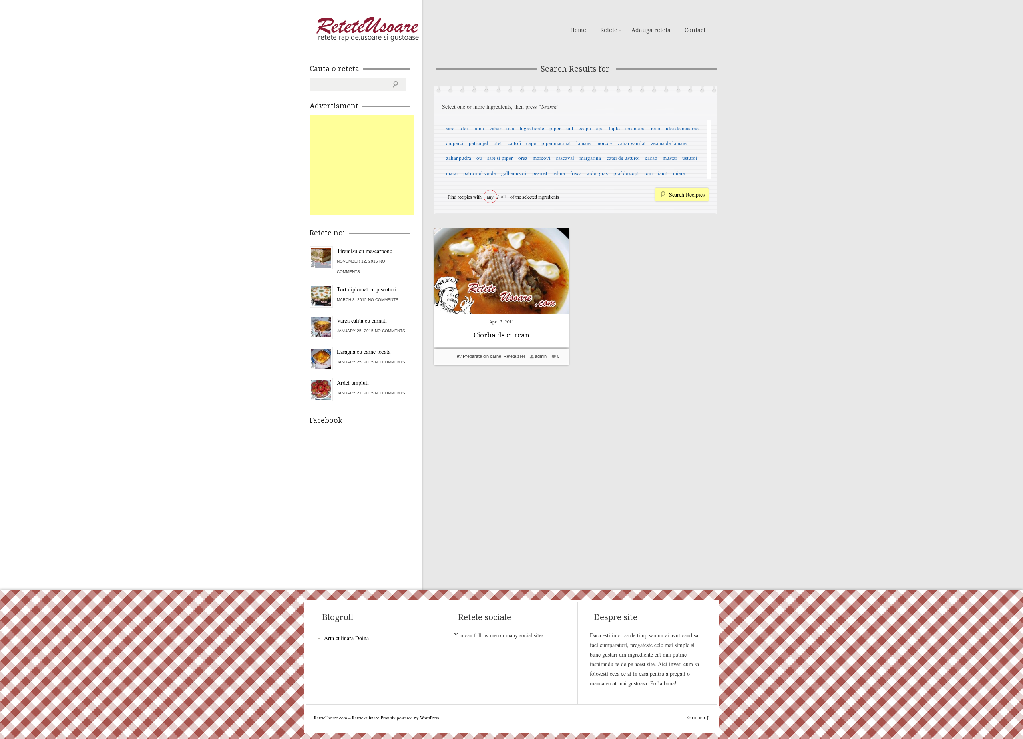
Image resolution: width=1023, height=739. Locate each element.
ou (479, 157)
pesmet (539, 173)
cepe (531, 143)
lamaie (583, 143)
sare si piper (500, 157)
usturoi (689, 157)
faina (478, 128)
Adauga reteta (651, 30)
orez (522, 157)
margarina (590, 157)
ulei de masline (682, 128)
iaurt (663, 173)
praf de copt (626, 173)
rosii (656, 128)
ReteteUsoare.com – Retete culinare (367, 29)
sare (450, 128)
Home (578, 30)
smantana (635, 128)
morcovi (542, 157)
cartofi (514, 143)
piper (555, 128)
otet (498, 143)
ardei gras (597, 173)
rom (648, 173)
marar (452, 173)
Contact (695, 30)
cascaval (565, 157)
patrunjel (478, 143)
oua (510, 128)
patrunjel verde (479, 173)
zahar (495, 128)
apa (600, 128)
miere (679, 173)
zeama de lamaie (669, 143)
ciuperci (455, 143)
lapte (614, 128)
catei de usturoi (623, 157)
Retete (608, 30)
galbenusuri (514, 173)
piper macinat (556, 143)
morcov (604, 143)
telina (559, 173)
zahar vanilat (632, 143)
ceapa (585, 128)
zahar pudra (458, 157)
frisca (576, 173)
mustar (670, 157)
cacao (651, 157)
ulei (464, 128)
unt (569, 128)
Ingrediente (531, 128)
